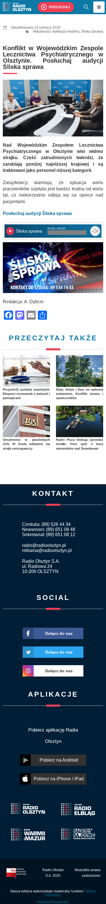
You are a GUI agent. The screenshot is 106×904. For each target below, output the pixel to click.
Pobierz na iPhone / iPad (59, 778)
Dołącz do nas (59, 633)
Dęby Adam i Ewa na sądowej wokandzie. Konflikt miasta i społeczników (79, 394)
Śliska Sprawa (92, 31)
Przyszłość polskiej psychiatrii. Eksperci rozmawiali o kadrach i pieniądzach (26, 394)
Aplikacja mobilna (65, 31)
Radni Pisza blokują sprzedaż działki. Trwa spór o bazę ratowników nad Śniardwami (79, 444)
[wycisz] (95, 231)
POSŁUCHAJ (59, 7)
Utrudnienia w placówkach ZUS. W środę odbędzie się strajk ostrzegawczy (26, 444)
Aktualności (42, 31)
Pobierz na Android (59, 760)
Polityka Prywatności (53, 902)
